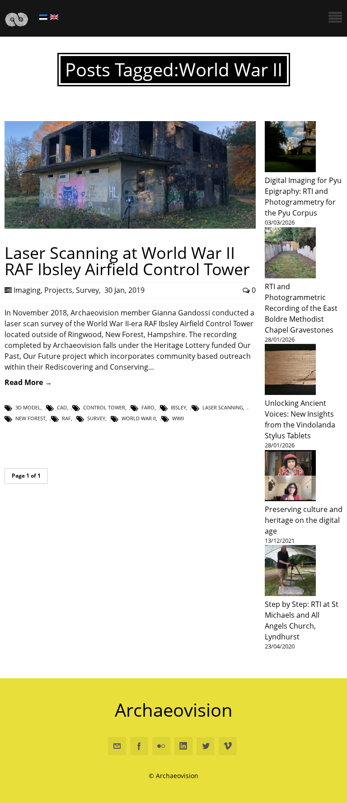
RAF (66, 418)
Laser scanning (222, 407)
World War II (139, 418)
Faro (148, 407)
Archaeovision (174, 709)
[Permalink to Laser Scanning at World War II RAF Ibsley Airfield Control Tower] (130, 226)
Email (117, 746)
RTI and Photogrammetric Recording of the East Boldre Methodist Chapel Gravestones (301, 308)
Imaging (27, 290)
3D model (28, 407)
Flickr (161, 746)
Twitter (206, 746)
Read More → (28, 382)
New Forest (30, 418)
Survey (87, 290)
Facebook (139, 746)
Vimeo (228, 746)
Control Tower (104, 407)
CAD (62, 407)
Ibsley (178, 407)
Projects (58, 290)
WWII (178, 418)
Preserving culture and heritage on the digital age (303, 520)
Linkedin (183, 746)
